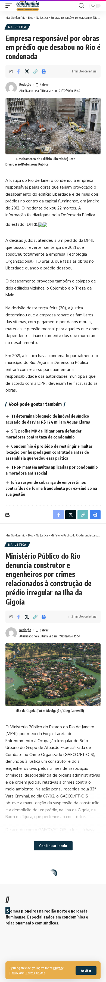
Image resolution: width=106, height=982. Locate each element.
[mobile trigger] (10, 5)
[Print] (44, 71)
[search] (81, 5)
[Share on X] (27, 71)
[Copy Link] (35, 71)
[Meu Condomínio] (28, 5)
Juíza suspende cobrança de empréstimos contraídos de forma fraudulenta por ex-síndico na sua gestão (51, 488)
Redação (25, 84)
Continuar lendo (53, 845)
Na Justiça (17, 26)
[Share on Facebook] (18, 71)
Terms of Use (35, 972)
